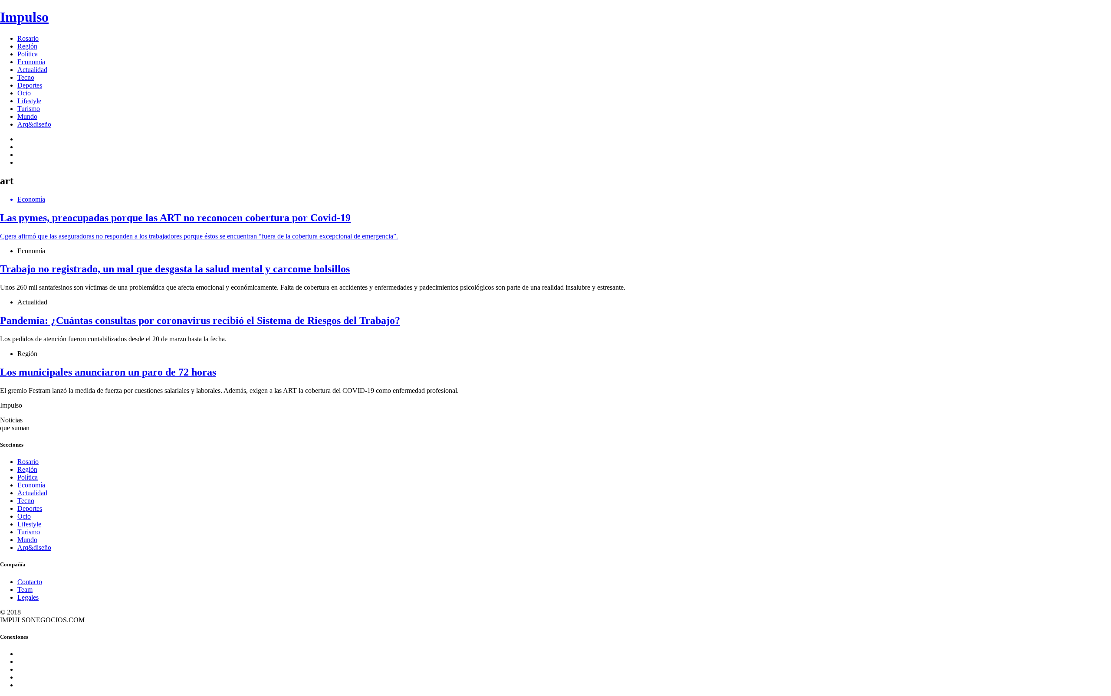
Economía (31, 61)
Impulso (24, 17)
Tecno (25, 77)
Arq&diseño (34, 124)
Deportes (29, 85)
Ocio (24, 93)
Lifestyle (29, 101)
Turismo (28, 108)
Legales (28, 597)
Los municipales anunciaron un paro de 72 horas (108, 372)
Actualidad (32, 69)
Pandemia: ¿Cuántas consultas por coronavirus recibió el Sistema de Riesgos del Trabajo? (200, 320)
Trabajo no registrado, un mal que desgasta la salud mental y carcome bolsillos (175, 268)
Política (27, 54)
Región (27, 46)
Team (25, 589)
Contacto (29, 581)
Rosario (28, 38)
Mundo (27, 116)
